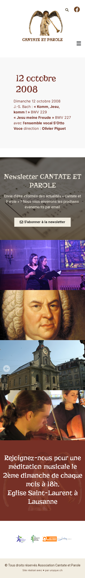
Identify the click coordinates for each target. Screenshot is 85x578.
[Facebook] (77, 9)
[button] (42, 222)
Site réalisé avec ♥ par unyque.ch (42, 570)
